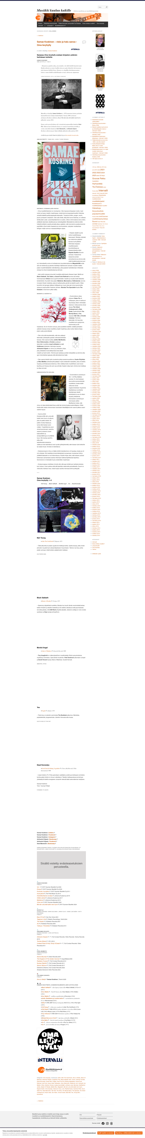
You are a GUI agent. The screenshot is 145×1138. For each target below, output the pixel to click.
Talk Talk (53, 1090)
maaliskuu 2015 (96, 513)
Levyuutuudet (96, 545)
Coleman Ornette (80, 1079)
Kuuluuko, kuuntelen (43, 891)
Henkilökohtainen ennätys (44, 896)
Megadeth (60, 1087)
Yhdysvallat (102, 227)
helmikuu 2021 (96, 391)
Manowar (76, 1085)
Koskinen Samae (49, 1085)
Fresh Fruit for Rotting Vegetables (51, 768)
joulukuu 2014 (96, 518)
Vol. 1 (38, 887)
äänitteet (94, 229)
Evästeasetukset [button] (102, 1118)
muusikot (104, 205)
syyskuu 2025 (96, 291)
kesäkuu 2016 (96, 485)
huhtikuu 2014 (96, 533)
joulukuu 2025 (96, 285)
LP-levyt (101, 197)
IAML (97, 191)
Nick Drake (45, 1009)
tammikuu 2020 (96, 411)
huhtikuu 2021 (96, 387)
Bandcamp (52, 839)
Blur (70, 1079)
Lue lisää (45, 1135)
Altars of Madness (46, 651)
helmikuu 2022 (96, 370)
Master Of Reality (45, 1087)
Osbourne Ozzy (57, 1089)
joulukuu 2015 (96, 496)
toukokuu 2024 (96, 320)
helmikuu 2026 (96, 281)
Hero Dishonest (65, 1083)
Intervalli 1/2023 (96, 193)
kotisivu (51, 833)
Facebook (52, 835)
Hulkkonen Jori (74, 1083)
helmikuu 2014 (96, 535)
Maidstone (40, 900)
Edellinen (40, 35)
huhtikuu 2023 (96, 344)
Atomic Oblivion (41, 965)
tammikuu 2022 (96, 372)
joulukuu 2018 (96, 435)
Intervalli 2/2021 (104, 193)
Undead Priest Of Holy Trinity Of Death (48, 943)
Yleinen (94, 549)
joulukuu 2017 (96, 455)
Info (81, 1115)
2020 (99, 170)
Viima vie (39, 902)
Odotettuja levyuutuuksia (50, 23)
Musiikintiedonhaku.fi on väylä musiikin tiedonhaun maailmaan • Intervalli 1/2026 (100, 151)
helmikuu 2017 (96, 470)
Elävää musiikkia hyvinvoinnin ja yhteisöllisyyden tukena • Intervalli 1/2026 (100, 129)
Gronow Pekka (98, 178)
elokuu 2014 (95, 526)
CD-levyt (102, 175)
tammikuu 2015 (96, 517)
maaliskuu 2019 (96, 430)
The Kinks (59, 1090)
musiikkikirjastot (98, 201)
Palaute (99, 1115)
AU (38, 924)
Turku (100, 225)
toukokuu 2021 (96, 385)
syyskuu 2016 (96, 480)
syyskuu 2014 (96, 524)
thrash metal (48, 1092)
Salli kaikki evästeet (106, 1133)
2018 (93, 170)
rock (63, 1089)
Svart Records (101, 221)
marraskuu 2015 (96, 498)
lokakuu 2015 (95, 500)
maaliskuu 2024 (96, 324)
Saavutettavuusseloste (86, 1118)
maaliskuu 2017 (96, 468)
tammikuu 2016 (96, 494)
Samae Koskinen (52, 51)
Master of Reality (46, 601)
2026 (97, 175)
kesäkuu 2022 (96, 363)
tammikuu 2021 (96, 392)
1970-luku (94, 167)
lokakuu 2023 (95, 333)
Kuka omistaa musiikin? (88, 23)
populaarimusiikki (98, 213)
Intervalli (40, 25)
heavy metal (51, 1083)
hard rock (44, 1083)
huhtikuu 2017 (96, 467)
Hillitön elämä (41, 898)
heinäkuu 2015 (96, 506)
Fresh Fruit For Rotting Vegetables (66, 1081)
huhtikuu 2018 (96, 450)
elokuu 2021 (95, 381)
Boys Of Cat (40, 917)
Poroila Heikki (95, 216)
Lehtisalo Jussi (69, 1085)
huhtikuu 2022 (96, 367)
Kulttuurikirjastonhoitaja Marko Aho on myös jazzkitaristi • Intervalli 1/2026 (100, 145)
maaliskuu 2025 (96, 302)
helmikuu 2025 (96, 304)
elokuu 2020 (95, 400)
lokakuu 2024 (95, 311)
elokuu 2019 (95, 420)
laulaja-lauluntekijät (59, 1085)
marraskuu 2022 (96, 354)
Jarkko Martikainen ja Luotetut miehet (52, 998)
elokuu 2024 (95, 315)
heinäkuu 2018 (96, 444)
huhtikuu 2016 (96, 489)
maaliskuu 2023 (96, 346)
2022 (94, 172)
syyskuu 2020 (96, 398)
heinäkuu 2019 (96, 422)
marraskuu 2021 (96, 376)
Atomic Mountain (42, 957)
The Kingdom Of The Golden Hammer (48, 959)
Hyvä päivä (40, 894)
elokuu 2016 (95, 481)
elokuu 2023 (95, 337)
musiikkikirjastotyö (97, 205)
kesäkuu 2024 (96, 318)
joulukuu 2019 (96, 413)
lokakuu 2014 (95, 522)
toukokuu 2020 (96, 405)
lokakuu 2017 (95, 459)
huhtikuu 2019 (96, 428)
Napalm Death (40, 1089)
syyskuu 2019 (96, 418)
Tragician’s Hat (41, 919)
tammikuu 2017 (96, 472)
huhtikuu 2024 (96, 322)
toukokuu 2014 (96, 531)
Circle (73, 1079)
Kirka (43, 1003)
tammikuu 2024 (96, 328)
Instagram (52, 837)
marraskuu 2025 (96, 287)
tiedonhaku (100, 224)
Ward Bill (68, 1092)
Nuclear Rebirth (41, 963)
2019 (96, 170)
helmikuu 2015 (96, 515)
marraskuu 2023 (96, 331)
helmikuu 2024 (96, 326)
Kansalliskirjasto (95, 195)
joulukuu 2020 (96, 394)
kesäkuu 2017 (96, 463)
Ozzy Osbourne (46, 1014)
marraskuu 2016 (96, 476)
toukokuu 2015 (96, 509)
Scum (83, 1089)
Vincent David (61, 1092)
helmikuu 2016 (96, 493)
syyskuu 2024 (96, 313)
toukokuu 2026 (96, 276)
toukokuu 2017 (96, 465)
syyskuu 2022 (96, 357)
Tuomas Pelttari (95, 225)
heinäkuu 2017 (96, 461)
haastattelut (95, 181)
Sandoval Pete (77, 1089)
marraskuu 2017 (96, 457)
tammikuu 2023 (96, 350)
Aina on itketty (41, 979)
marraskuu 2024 (96, 309)
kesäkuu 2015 (96, 507)
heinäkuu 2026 (96, 272)
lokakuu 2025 (95, 289)
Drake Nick (49, 1081)
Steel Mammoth (47, 1090)
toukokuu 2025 (96, 298)
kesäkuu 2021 (96, 383)
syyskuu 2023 (96, 335)
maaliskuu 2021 (96, 389)
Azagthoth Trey (56, 1079)
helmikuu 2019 (96, 431)
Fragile (43, 711)
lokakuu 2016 (95, 478)
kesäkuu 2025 (96, 296)
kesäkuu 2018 (96, 446)
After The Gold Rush (47, 541)
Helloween (57, 1083)
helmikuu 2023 (96, 348)
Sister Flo (39, 1090)
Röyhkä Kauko (69, 1089)
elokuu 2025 (95, 292)
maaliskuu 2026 (96, 279)
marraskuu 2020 (96, 396)
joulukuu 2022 (96, 352)
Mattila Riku (54, 1087)
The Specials (75, 1090)
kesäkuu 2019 (96, 424)
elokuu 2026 (95, 270)
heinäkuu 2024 (96, 317)
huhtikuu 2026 (96, 278)
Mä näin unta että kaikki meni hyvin (47, 904)
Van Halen (45, 1020)
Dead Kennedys (41, 1081)
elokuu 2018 (95, 443)
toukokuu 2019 (96, 426)
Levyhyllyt (49, 25)
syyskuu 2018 (96, 441)
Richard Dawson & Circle (49, 1018)
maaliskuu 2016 (96, 491)
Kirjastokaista (102, 195)
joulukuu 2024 (96, 307)
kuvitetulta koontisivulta (72, 135)
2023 (99, 172)
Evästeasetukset (89, 1133)
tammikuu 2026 (96, 283)
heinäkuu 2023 (96, 339)
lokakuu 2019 (95, 417)
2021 (102, 169)
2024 (103, 172)
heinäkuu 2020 (96, 402)
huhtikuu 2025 (96, 300)
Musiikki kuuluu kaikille (54, 10)
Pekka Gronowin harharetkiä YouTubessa (70, 23)
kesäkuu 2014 (96, 530)
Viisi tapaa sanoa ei (97, 158)
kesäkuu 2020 (96, 404)
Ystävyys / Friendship (43, 926)
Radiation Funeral (42, 961)
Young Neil (77, 1092)
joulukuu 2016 (96, 474)
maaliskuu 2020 (96, 409)
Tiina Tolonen (105, 224)
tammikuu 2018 (96, 454)
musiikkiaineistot (96, 199)
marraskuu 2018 (96, 437)
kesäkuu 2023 (96, 341)
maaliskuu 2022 (96, 368)
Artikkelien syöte (96, 553)
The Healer (40, 921)
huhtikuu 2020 (96, 407)
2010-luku (104, 167)
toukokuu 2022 (96, 365)
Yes (43, 1022)
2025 (59, 1077)
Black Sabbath (46, 987)
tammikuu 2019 (96, 433)
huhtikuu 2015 (96, 511)
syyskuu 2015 (96, 502)
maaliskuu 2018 (96, 452)
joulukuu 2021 (96, 374)
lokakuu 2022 (95, 355)
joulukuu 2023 (96, 329)
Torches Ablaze (41, 941)
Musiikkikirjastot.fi (59, 25)
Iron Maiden (45, 992)
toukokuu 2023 (96, 342)
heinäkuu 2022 (96, 361)
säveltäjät (94, 224)
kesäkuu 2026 (96, 274)
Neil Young (45, 1007)
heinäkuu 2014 (96, 528)
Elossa (39, 889)
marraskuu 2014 (96, 520)
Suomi (94, 221)
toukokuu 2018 (96, 448)
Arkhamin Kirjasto (42, 937)
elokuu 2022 (95, 359)
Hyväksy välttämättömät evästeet (129, 1133)
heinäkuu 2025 (96, 294)
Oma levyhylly (100, 23)
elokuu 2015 (95, 504)
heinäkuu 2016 (96, 483)
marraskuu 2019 (96, 415)
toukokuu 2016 (96, 487)
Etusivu (40, 23)
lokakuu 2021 (95, 378)
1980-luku (99, 167)
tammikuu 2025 (96, 305)
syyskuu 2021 (96, 379)
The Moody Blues (67, 1090)
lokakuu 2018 (95, 439)
